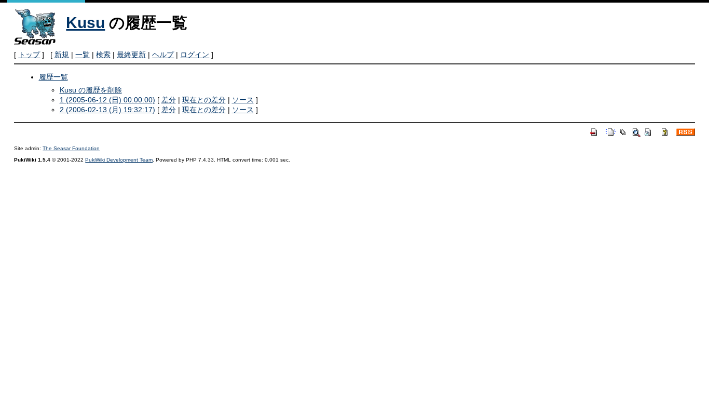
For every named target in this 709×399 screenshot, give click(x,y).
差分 (168, 100)
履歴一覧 (53, 77)
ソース (243, 100)
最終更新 (131, 54)
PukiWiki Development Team (119, 160)
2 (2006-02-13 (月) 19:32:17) (107, 109)
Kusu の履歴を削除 (91, 90)
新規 (61, 54)
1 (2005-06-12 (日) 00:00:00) (107, 100)
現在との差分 (204, 100)
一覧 (82, 54)
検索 (103, 54)
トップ (29, 54)
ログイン (194, 54)
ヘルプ (163, 54)
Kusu (85, 22)
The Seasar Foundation (71, 148)
